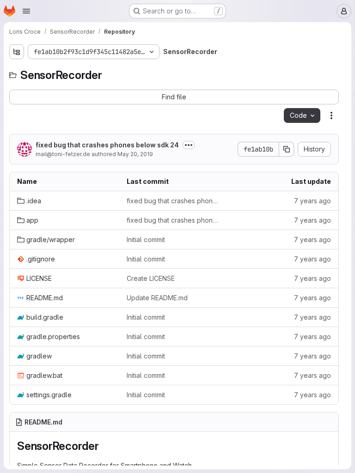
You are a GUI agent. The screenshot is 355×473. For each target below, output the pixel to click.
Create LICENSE (151, 278)
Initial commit (146, 239)
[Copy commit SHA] (286, 149)
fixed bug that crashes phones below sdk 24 (107, 145)
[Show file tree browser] (16, 51)
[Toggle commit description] (189, 145)
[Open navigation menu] (26, 11)
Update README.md (157, 298)
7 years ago (312, 201)
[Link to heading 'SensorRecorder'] (105, 446)
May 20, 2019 (135, 154)
